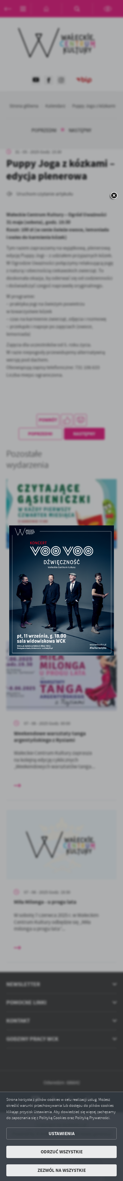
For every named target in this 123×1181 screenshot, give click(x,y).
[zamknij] (114, 196)
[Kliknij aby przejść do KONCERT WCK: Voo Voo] (61, 590)
